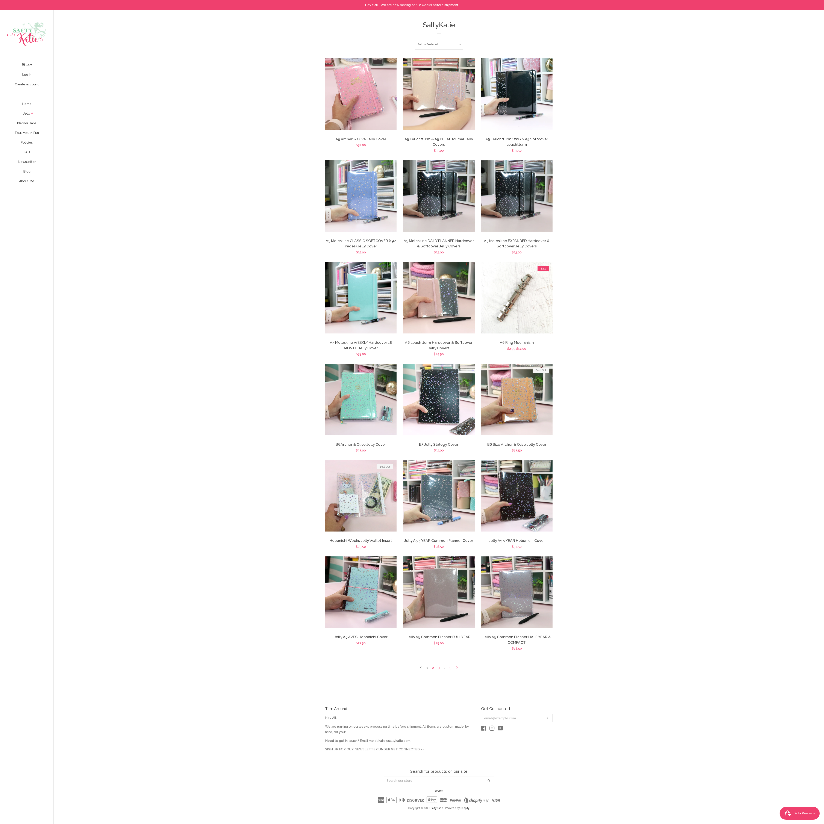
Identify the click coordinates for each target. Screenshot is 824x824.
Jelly (26, 113)
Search (439, 790)
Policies (27, 142)
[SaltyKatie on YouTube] (500, 729)
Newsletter (27, 162)
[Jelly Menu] (32, 114)
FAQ (27, 152)
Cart (28, 65)
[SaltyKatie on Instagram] (492, 729)
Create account (27, 84)
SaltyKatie (437, 808)
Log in (26, 75)
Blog (26, 171)
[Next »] (457, 668)
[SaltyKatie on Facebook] (483, 729)
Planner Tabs (26, 123)
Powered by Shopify (457, 808)
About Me (26, 181)
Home (27, 104)
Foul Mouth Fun (27, 133)
